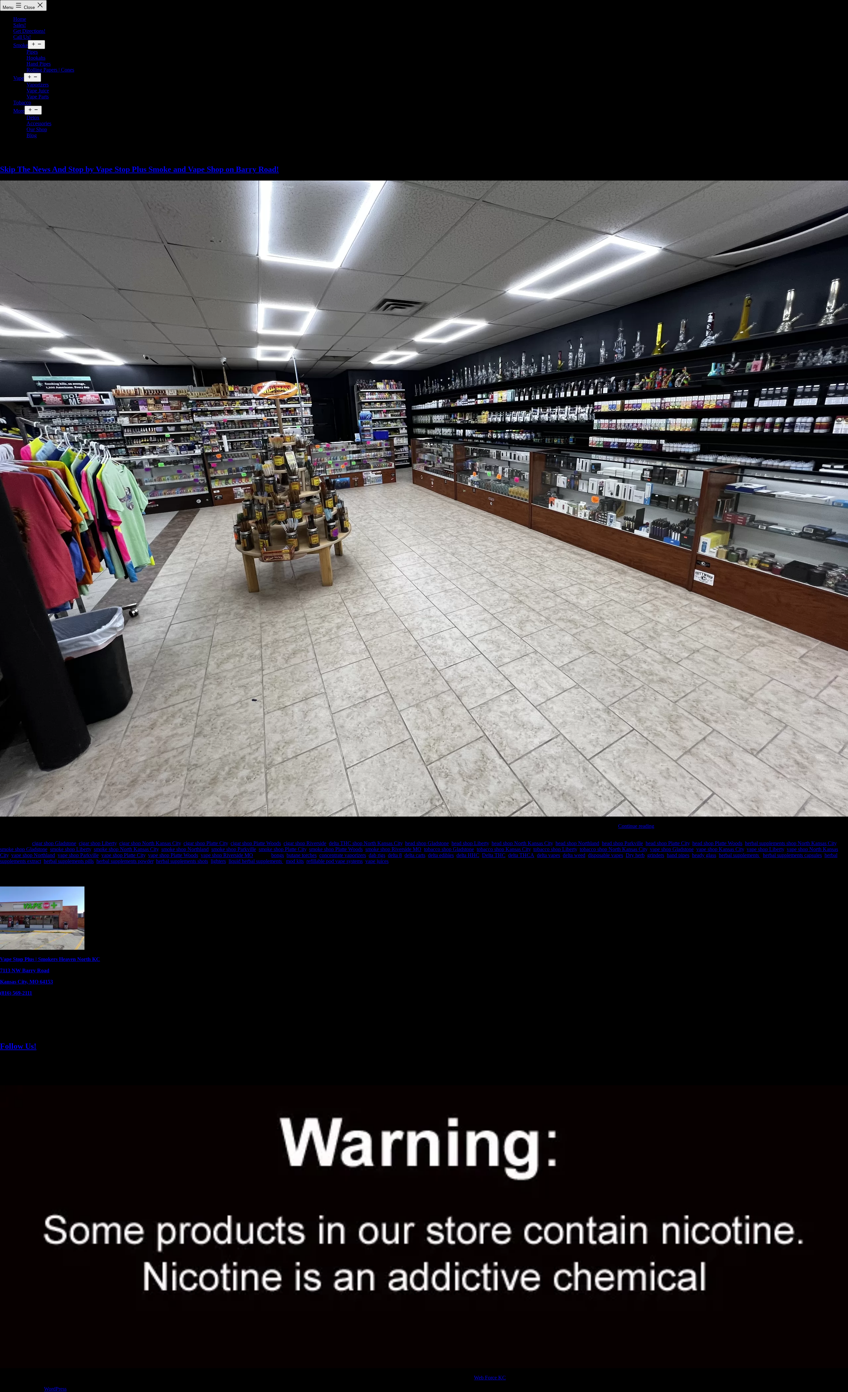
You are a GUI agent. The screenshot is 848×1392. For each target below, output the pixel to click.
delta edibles (441, 855)
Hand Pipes (38, 64)
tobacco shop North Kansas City (613, 849)
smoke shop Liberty (70, 849)
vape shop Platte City (123, 855)
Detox (32, 117)
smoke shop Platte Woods (336, 849)
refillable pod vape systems (334, 861)
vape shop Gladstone (672, 849)
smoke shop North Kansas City (126, 849)
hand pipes (678, 855)
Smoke (20, 45)
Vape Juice (37, 90)
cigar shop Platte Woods (256, 843)
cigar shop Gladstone (54, 843)
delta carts (414, 855)
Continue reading (636, 826)
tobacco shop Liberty (555, 849)
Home (19, 19)
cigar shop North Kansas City (150, 843)
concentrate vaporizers (342, 855)
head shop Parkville (622, 843)
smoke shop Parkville (233, 849)
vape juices (377, 861)
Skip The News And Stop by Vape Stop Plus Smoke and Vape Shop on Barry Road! (139, 169)
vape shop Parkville (78, 855)
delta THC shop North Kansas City (365, 843)
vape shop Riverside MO (227, 855)
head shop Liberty (470, 843)
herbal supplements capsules (792, 855)
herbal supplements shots (182, 861)
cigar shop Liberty (98, 843)
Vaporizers (37, 84)
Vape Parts (37, 96)
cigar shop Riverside (305, 843)
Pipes (32, 52)
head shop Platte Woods (717, 843)
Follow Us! (18, 1046)
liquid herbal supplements (256, 861)
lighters (218, 861)
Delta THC (493, 855)
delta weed (574, 855)
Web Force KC (490, 1377)
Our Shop (36, 129)
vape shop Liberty (765, 849)
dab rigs (377, 855)
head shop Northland (577, 843)
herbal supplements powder (124, 861)
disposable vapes (605, 855)
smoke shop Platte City (282, 849)
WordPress (55, 1389)
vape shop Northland (33, 855)
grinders (655, 855)
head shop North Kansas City (522, 843)
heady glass (704, 855)
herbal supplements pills (69, 861)
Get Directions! (29, 31)
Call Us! (22, 37)
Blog (31, 135)
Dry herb (635, 855)
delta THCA (521, 855)
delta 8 (395, 855)
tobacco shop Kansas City (504, 849)
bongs (277, 855)
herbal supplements (739, 855)
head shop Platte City (668, 843)
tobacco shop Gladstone (449, 849)
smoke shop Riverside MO (393, 849)
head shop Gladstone (427, 843)
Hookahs (35, 58)
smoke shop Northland (185, 849)
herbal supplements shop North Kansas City (790, 843)
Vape (18, 78)
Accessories (38, 123)
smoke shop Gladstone (23, 849)
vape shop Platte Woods (173, 855)
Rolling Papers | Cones (50, 70)
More (19, 111)
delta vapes (548, 855)
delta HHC (467, 855)
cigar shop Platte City (206, 843)
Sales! (19, 25)
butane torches (302, 855)
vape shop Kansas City (720, 849)
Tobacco (22, 102)
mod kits (295, 861)
